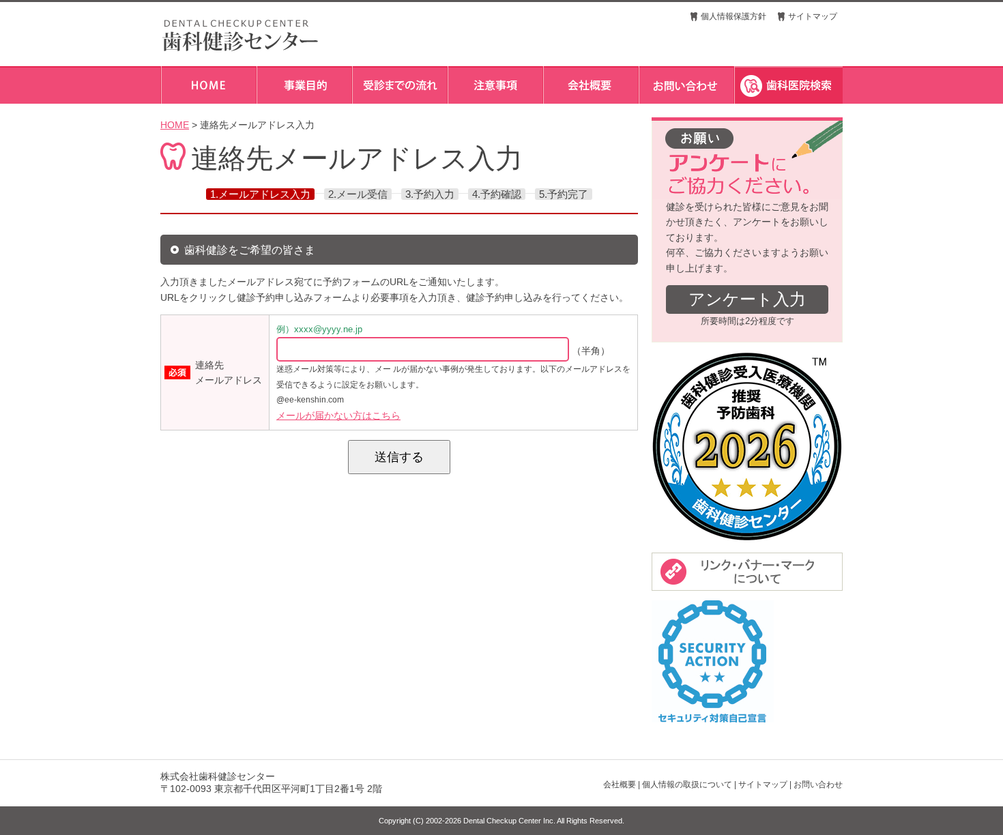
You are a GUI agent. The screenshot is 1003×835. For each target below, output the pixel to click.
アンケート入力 (747, 299)
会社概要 (619, 784)
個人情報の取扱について (687, 784)
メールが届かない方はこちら (338, 415)
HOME (174, 124)
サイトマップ (812, 16)
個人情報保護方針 (733, 16)
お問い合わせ (818, 784)
